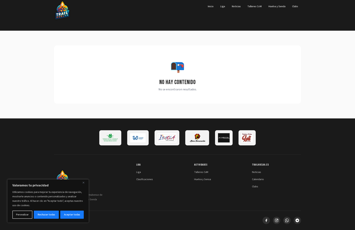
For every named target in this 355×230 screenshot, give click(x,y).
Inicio (211, 6)
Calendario (258, 179)
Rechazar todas (46, 215)
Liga (222, 6)
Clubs (295, 6)
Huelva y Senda (276, 6)
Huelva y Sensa (202, 179)
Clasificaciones (144, 179)
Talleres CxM (254, 6)
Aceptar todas (72, 215)
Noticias (236, 6)
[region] (48, 201)
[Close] (85, 182)
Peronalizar (22, 215)
